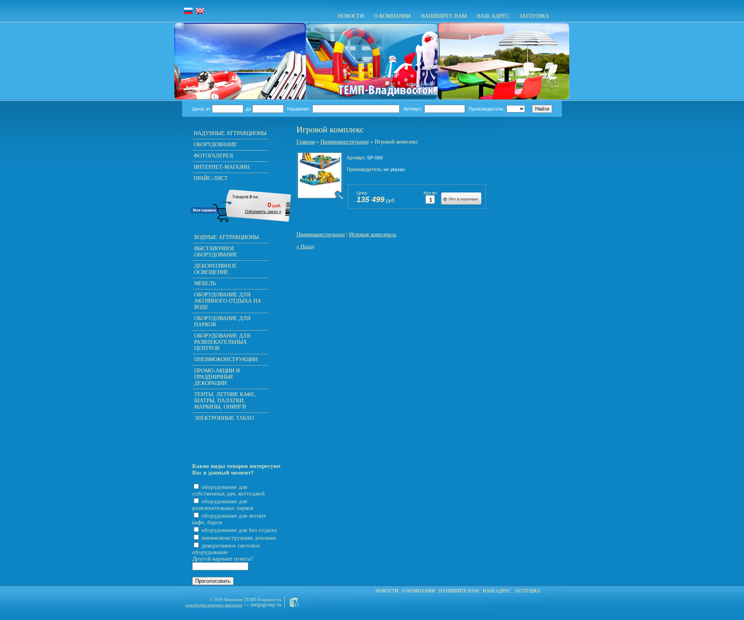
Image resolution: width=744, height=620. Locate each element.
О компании (392, 16)
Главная (305, 142)
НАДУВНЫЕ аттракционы (230, 133)
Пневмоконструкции (344, 142)
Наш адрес (493, 16)
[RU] (188, 11)
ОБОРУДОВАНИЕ (215, 144)
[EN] (200, 11)
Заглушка (534, 16)
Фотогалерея (213, 156)
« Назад (305, 246)
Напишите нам (444, 16)
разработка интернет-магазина (213, 605)
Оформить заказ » (263, 211)
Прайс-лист (211, 178)
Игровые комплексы (372, 234)
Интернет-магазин (222, 167)
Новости (351, 16)
